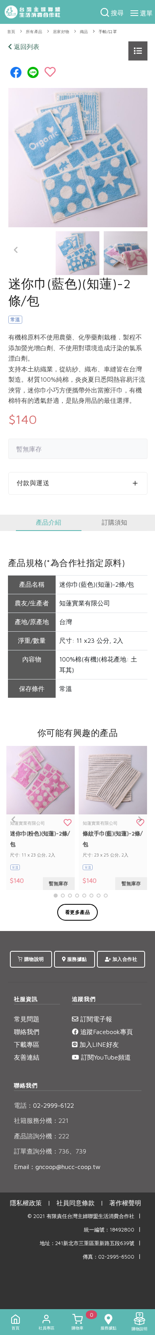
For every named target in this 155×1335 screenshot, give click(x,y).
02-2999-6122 (44, 1105)
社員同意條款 (75, 1202)
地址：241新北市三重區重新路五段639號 (87, 1243)
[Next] (139, 250)
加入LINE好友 (98, 1044)
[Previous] (16, 250)
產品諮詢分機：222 (41, 1136)
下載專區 (26, 1044)
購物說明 (33, 959)
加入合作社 (124, 959)
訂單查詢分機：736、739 (50, 1151)
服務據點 (76, 959)
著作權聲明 (125, 1202)
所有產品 (34, 31)
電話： (23, 1105)
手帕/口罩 (108, 31)
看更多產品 (77, 912)
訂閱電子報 (95, 1019)
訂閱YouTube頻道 (105, 1057)
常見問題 (26, 1019)
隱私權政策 (26, 1202)
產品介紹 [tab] (48, 522)
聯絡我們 (26, 1031)
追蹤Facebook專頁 (105, 1031)
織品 (84, 31)
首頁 (11, 31)
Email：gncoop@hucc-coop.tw (57, 1166)
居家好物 (61, 31)
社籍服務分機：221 (41, 1120)
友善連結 (26, 1057)
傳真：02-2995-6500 (108, 1257)
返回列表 (25, 46)
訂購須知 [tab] (114, 522)
